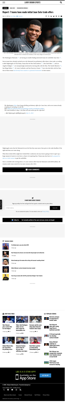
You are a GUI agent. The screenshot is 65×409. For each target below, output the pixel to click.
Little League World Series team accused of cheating (54, 362)
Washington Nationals (23, 8)
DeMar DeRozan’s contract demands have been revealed (23, 268)
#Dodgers (26, 108)
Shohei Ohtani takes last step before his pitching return (8, 347)
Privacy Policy (45, 211)
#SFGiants (21, 108)
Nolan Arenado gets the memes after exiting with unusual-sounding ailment (27, 260)
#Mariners (10, 108)
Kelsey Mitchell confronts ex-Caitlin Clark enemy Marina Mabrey (54, 344)
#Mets (42, 108)
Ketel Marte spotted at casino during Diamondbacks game (34, 347)
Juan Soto (12, 8)
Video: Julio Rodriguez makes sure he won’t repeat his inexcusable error (22, 327)
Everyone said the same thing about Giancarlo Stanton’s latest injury (35, 326)
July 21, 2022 (30, 113)
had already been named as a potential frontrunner (27, 70)
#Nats (15, 105)
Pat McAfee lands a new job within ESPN (20, 245)
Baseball (5, 8)
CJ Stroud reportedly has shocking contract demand (54, 335)
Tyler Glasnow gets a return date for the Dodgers (7, 326)
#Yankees (38, 108)
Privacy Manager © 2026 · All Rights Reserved (11, 387)
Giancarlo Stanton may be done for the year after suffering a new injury (21, 348)
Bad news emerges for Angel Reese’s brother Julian (54, 318)
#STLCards (32, 108)
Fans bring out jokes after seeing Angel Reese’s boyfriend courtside (54, 327)
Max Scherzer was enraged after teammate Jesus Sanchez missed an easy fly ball (55, 354)
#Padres (15, 108)
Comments (20, 16)
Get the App (45, 375)
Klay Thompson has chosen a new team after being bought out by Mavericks (27, 252)
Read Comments (33, 169)
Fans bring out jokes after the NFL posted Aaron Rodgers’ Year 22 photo (26, 275)
